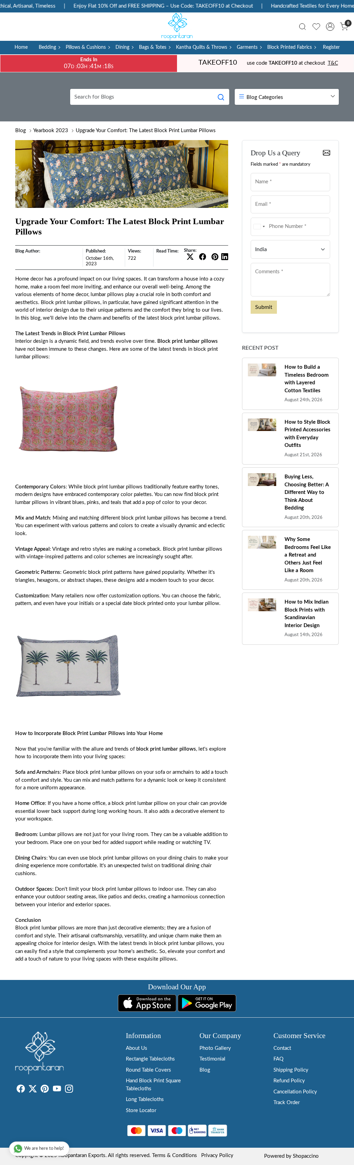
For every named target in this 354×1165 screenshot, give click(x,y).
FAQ (278, 1059)
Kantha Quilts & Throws (201, 47)
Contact (282, 1048)
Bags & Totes (152, 47)
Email (259, 195)
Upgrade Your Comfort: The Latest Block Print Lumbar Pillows (146, 130)
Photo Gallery (215, 1048)
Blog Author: (27, 251)
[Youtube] (57, 1090)
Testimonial (212, 1059)
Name (259, 172)
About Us (136, 1048)
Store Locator (141, 1110)
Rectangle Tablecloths (150, 1059)
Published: (96, 251)
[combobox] (259, 227)
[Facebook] (20, 1090)
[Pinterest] (44, 1090)
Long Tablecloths (145, 1099)
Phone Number (268, 217)
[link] (302, 26)
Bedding (47, 47)
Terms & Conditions (174, 1155)
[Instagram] (69, 1090)
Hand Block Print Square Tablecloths (153, 1084)
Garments (247, 47)
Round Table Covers (148, 1070)
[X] (32, 1090)
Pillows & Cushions (86, 47)
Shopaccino (306, 1156)
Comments (264, 262)
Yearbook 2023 (50, 130)
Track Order (286, 1102)
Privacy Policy (217, 1155)
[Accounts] (330, 26)
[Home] (177, 26)
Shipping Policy (290, 1070)
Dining (122, 47)
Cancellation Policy (295, 1091)
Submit (263, 307)
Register (331, 47)
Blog (20, 130)
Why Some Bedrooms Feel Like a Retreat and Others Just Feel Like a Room (308, 555)
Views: (134, 251)
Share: (190, 250)
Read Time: (167, 251)
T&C (333, 63)
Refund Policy (289, 1080)
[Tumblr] (77, 1090)
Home (21, 47)
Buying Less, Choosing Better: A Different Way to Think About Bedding (306, 492)
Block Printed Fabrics (289, 47)
